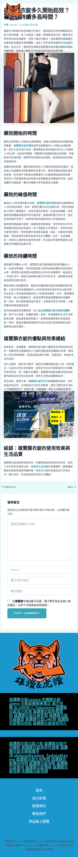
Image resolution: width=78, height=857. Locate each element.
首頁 (39, 790)
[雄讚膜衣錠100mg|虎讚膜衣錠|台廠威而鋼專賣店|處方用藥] (13, 11)
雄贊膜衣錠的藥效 (23, 145)
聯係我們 (39, 814)
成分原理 (39, 798)
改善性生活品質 (61, 42)
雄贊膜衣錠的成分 (38, 381)
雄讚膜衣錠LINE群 (40, 719)
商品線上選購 (39, 821)
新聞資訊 (39, 806)
